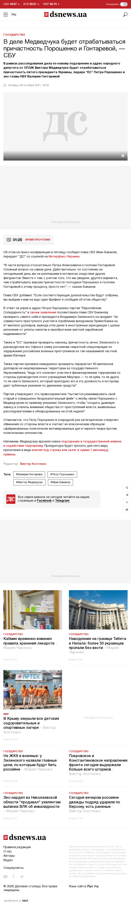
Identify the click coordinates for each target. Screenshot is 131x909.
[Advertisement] (65, 195)
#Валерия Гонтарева (29, 474)
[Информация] (123, 156)
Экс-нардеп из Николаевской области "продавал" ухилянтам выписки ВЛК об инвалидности (32, 804)
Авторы (9, 855)
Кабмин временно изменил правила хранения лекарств (30, 643)
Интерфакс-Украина (64, 256)
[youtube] (5, 877)
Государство (14, 35)
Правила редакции (17, 847)
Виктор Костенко (33, 464)
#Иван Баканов (60, 482)
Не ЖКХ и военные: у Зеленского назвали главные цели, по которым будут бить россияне (30, 762)
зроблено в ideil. (16, 900)
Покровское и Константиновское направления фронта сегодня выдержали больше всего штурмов (98, 765)
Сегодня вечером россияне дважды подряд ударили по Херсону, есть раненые (94, 804)
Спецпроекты (13, 868)
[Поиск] (125, 14)
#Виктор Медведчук (29, 482)
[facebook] (13, 877)
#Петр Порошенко (62, 474)
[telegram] (21, 877)
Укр (13, 14)
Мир (6, 714)
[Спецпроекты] (124, 4)
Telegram (62, 500)
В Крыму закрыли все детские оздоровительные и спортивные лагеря (31, 725)
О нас (7, 851)
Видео (8, 860)
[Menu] (5, 14)
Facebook (44, 500)
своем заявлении (43, 312)
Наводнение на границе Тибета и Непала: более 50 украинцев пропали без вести (97, 645)
